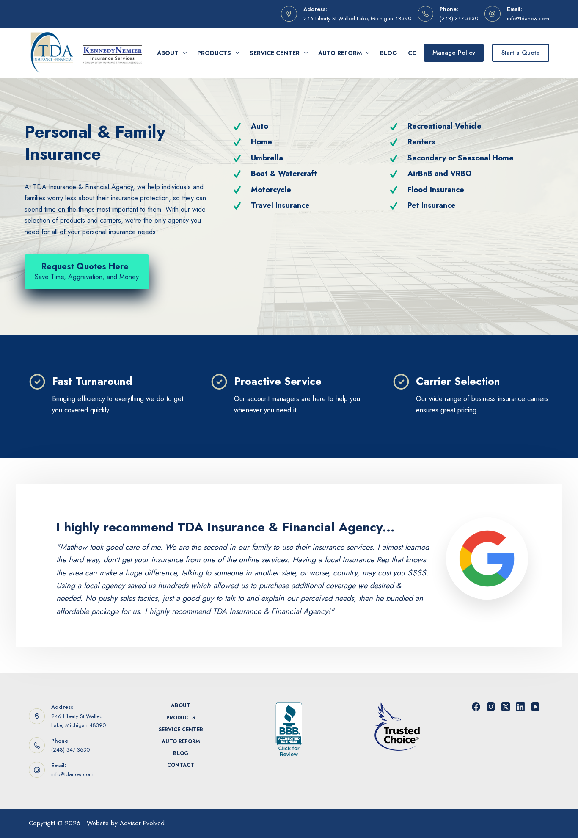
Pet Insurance (431, 205)
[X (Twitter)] (505, 706)
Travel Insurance (280, 205)
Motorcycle (271, 189)
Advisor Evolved (142, 823)
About (168, 53)
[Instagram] (491, 706)
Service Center (275, 53)
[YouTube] (535, 706)
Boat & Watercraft (284, 173)
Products (214, 53)
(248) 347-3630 (459, 18)
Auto (259, 126)
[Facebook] (476, 706)
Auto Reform (340, 53)
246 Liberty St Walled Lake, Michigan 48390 (357, 18)
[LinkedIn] (520, 706)
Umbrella (267, 157)
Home (261, 141)
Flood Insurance (435, 189)
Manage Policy (453, 52)
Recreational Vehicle (444, 126)
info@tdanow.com (528, 18)
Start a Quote (520, 52)
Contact (180, 765)
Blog (388, 53)
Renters (421, 141)
